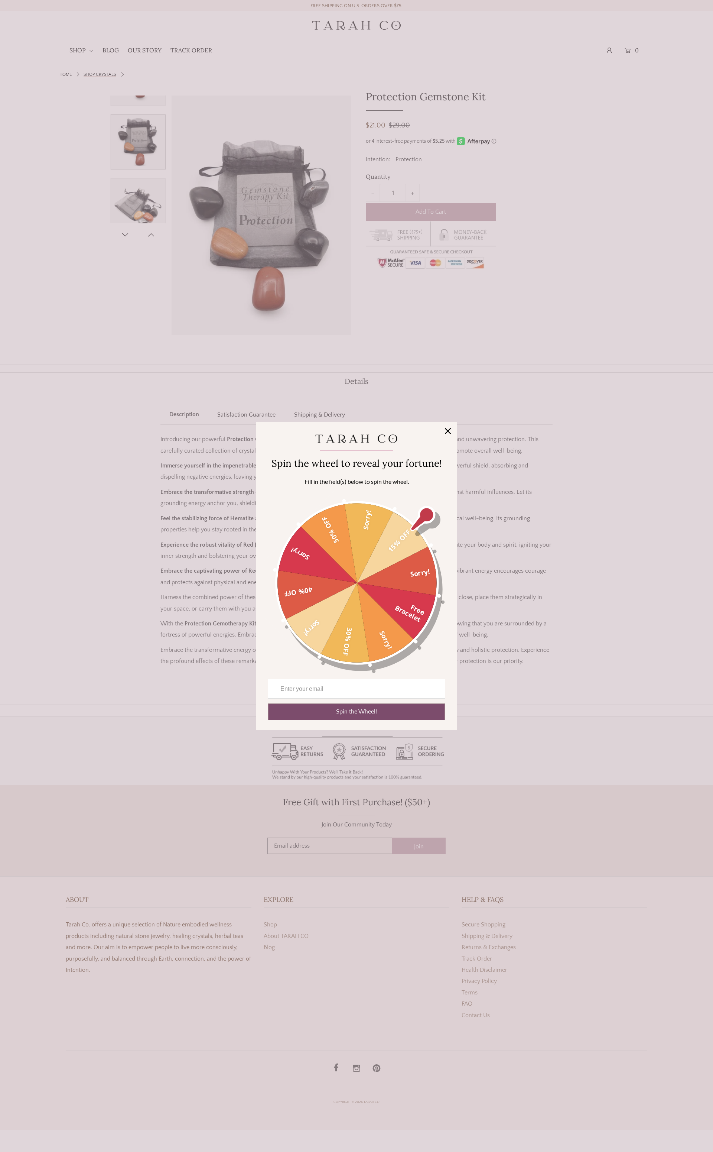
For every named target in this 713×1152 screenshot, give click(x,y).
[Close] (448, 431)
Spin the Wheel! (356, 711)
